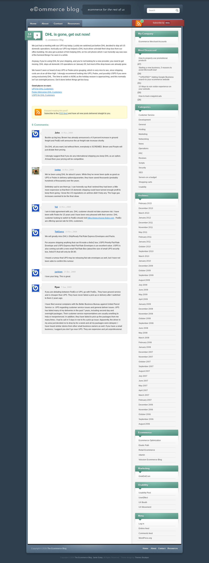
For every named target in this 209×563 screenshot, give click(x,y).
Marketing (143, 134)
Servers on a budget (148, 177)
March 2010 (144, 256)
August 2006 (144, 424)
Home (33, 23)
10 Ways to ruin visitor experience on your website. (155, 87)
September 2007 (146, 366)
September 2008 (146, 323)
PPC (141, 153)
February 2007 (145, 400)
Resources (74, 23)
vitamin (142, 455)
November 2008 (146, 314)
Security (142, 168)
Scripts (142, 163)
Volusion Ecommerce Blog (150, 460)
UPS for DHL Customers (42, 89)
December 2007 (146, 352)
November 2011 (146, 227)
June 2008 (143, 328)
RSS (168, 23)
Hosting (142, 129)
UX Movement (145, 507)
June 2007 (143, 381)
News (141, 144)
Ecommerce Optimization (150, 440)
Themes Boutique (142, 557)
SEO (141, 172)
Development (145, 120)
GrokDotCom (144, 476)
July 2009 (143, 285)
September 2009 (146, 275)
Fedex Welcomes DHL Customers (47, 92)
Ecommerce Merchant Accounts (153, 41)
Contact (58, 23)
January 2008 (145, 347)
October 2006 (145, 414)
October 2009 (145, 270)
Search (152, 10)
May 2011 (143, 232)
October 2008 (145, 318)
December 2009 (146, 266)
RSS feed (63, 113)
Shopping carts (145, 182)
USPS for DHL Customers (43, 95)
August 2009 (144, 280)
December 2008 (146, 309)
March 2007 (144, 395)
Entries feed (144, 528)
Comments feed (146, 533)
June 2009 (143, 290)
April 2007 (143, 390)
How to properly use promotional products (153, 59)
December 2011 (146, 223)
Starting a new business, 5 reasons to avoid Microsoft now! (155, 69)
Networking (144, 139)
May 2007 (143, 386)
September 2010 (146, 251)
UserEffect (143, 497)
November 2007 (146, 357)
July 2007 (143, 376)
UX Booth (143, 502)
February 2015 (145, 203)
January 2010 (145, 261)
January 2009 (145, 304)
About (45, 23)
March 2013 (144, 213)
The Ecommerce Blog (83, 557)
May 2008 (143, 333)
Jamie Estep (98, 557)
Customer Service (146, 115)
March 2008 (144, 338)
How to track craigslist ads (150, 96)
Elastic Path (144, 445)
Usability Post (145, 493)
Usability (142, 187)
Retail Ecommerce (147, 450)
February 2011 (145, 237)
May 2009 (143, 294)
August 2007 (144, 371)
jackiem (59, 272)
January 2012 (145, 218)
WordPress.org (145, 538)
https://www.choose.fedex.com (101, 218)
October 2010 (145, 246)
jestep (58, 170)
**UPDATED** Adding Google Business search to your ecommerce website (156, 78)
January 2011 (145, 242)
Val (56, 207)
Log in (141, 524)
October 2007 (145, 362)
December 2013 (146, 208)
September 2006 (146, 419)
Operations (143, 148)
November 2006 (146, 409)
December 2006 (146, 405)
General (142, 124)
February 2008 (145, 342)
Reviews (142, 158)
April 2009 (143, 299)
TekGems (59, 231)
